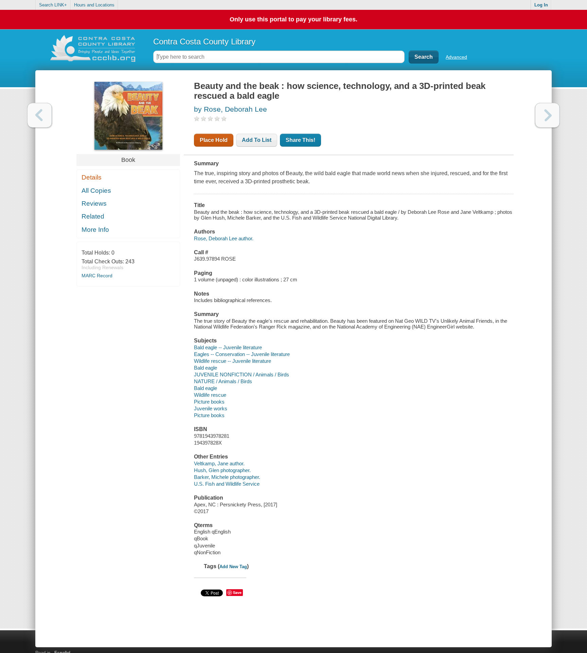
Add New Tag (233, 566)
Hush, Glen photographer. (222, 470)
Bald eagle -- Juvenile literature (228, 347)
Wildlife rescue (210, 395)
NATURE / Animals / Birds (223, 381)
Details (92, 177)
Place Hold (214, 140)
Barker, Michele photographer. (227, 477)
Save (237, 592)
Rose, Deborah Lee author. (223, 238)
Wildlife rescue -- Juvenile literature (232, 361)
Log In (541, 4)
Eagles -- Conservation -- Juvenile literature (242, 354)
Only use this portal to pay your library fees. (293, 19)
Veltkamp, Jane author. (219, 463)
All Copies (96, 190)
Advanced (456, 57)
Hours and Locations (94, 4)
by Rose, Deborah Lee (230, 109)
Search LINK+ (53, 4)
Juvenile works (210, 408)
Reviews (94, 203)
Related (93, 216)
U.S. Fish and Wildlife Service (227, 484)
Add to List (256, 140)
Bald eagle (205, 368)
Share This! (300, 140)
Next (547, 115)
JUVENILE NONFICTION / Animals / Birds (241, 374)
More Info (95, 229)
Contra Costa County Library (204, 41)
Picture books (209, 402)
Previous (39, 115)
